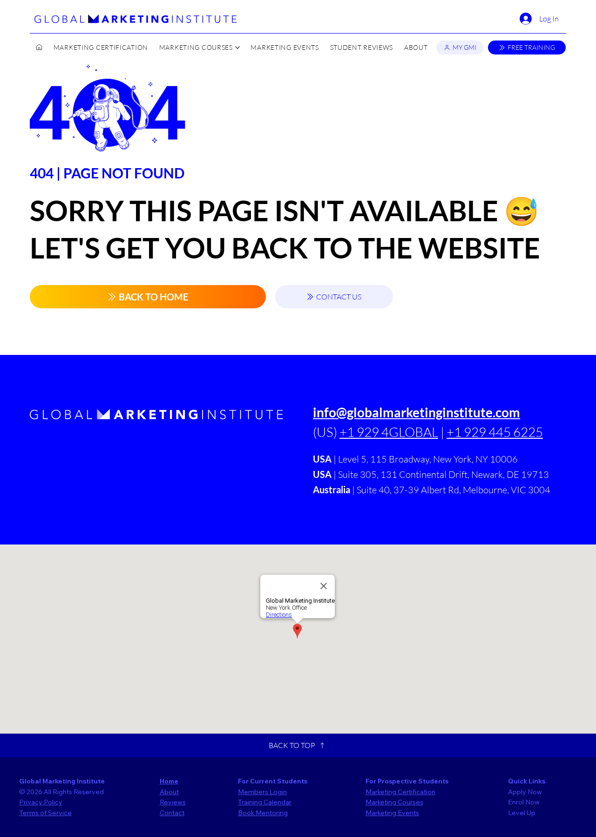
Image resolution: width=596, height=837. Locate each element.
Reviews (173, 802)
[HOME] (39, 47)
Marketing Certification (400, 792)
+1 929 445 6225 (495, 432)
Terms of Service (45, 813)
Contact (172, 813)
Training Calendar (264, 802)
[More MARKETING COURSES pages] (237, 47)
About (169, 792)
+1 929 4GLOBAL (388, 432)
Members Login (262, 792)
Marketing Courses (394, 802)
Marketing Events (392, 813)
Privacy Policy (40, 802)
